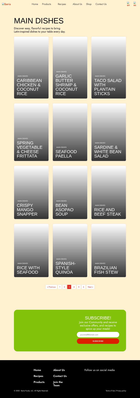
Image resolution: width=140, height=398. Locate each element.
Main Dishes (23, 76)
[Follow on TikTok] (102, 375)
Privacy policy (121, 391)
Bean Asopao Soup (70, 192)
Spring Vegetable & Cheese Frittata (31, 132)
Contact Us (101, 4)
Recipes (38, 376)
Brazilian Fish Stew (108, 250)
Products (39, 382)
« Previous (51, 287)
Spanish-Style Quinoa (70, 250)
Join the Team (58, 383)
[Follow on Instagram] (96, 375)
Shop (88, 4)
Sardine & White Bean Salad (108, 132)
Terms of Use (110, 391)
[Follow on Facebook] (89, 375)
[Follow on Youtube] (109, 375)
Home (35, 4)
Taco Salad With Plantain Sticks (108, 68)
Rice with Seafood (31, 250)
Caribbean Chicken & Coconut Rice (31, 68)
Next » (90, 287)
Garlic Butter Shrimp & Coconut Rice (70, 68)
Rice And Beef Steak (108, 192)
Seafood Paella (70, 132)
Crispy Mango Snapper (31, 192)
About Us (77, 4)
